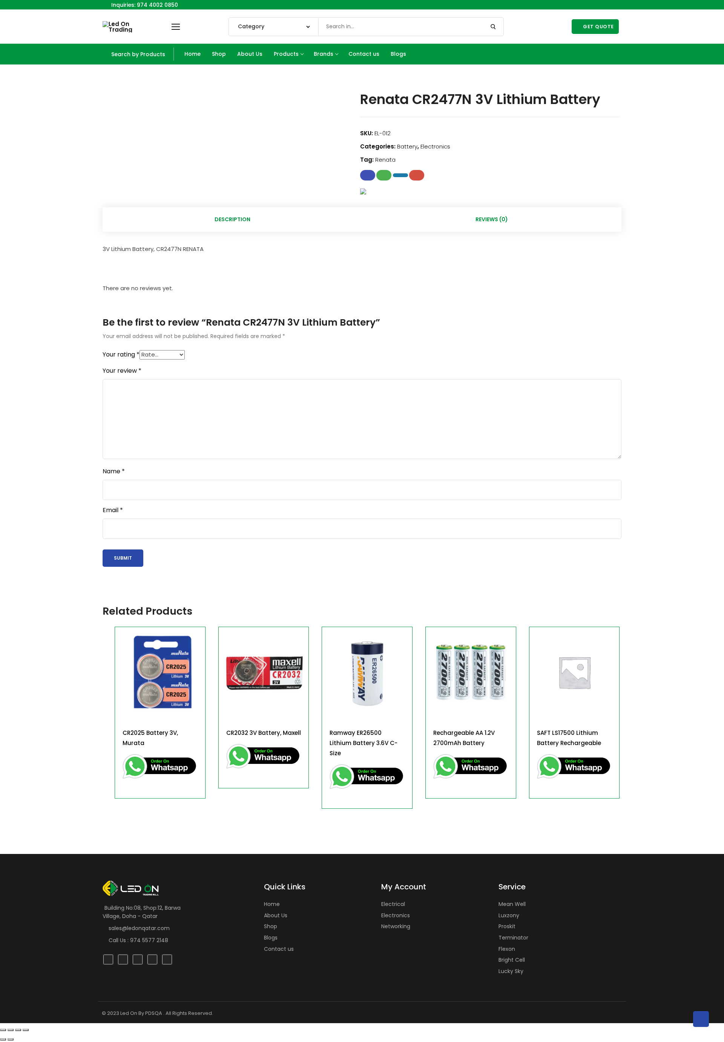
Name (114, 471)
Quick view (192, 658)
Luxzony (509, 915)
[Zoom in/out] (3, 1030)
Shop (270, 926)
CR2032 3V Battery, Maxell (263, 733)
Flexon (507, 949)
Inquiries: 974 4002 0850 (144, 5)
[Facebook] (588, 5)
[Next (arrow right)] (11, 1039)
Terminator (513, 937)
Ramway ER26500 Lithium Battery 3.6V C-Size (363, 743)
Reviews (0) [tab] (492, 219)
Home (272, 904)
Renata (385, 160)
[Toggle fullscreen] (11, 1030)
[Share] (18, 1030)
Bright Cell (512, 960)
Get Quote (598, 26)
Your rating (121, 354)
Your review (122, 371)
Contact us (279, 949)
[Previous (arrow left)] (3, 1039)
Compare (192, 639)
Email (113, 510)
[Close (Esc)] (26, 1030)
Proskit (507, 926)
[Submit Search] (493, 26)
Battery (407, 146)
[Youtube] (612, 5)
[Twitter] (604, 5)
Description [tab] (232, 219)
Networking (395, 926)
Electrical (393, 904)
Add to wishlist (192, 677)
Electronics (435, 146)
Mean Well (512, 904)
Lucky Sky (511, 971)
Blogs (271, 937)
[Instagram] (596, 5)
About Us (275, 915)
